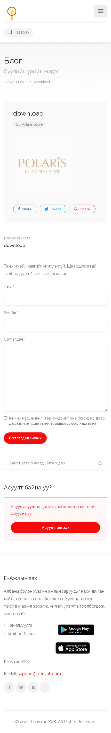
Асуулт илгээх (55, 527)
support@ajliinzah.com (39, 673)
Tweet (55, 209)
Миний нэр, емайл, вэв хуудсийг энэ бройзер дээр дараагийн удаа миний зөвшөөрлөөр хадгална (57, 421)
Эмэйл (11, 313)
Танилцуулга (19, 625)
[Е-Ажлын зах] (11, 13)
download (17, 242)
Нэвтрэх (21, 32)
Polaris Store (32, 124)
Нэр (9, 287)
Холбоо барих (21, 633)
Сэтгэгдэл (15, 339)
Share (26, 209)
